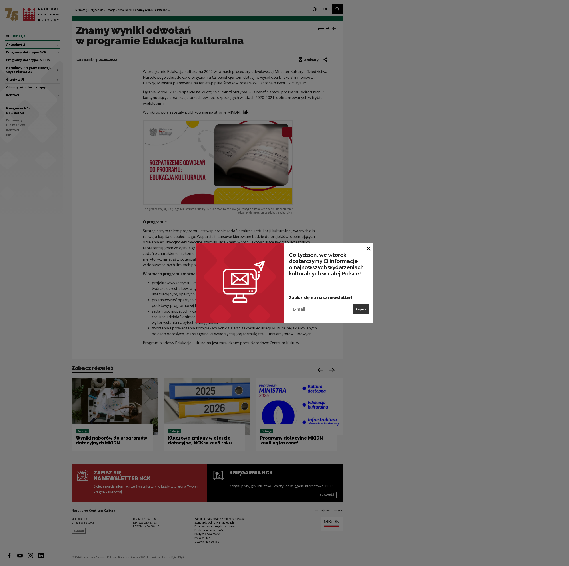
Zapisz (360, 309)
